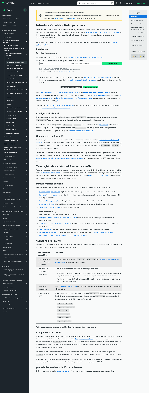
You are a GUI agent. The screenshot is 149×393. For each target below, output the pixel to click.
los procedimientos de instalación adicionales (80, 80)
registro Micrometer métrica (59, 235)
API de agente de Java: (46, 204)
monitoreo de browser (46, 212)
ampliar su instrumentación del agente (60, 105)
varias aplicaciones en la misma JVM (81, 131)
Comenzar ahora (112, 63)
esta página (72, 18)
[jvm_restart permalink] (62, 240)
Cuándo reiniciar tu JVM (137, 36)
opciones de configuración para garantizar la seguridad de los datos (59, 158)
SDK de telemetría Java (79, 235)
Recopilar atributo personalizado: (50, 201)
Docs (33, 3)
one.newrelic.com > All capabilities (95, 93)
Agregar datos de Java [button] (91, 87)
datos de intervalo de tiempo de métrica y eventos (102, 32)
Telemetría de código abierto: (49, 232)
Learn (48, 3)
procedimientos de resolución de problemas (137, 44)
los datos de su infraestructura (98, 175)
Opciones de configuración (138, 24)
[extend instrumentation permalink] (65, 183)
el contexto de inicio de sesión (49, 173)
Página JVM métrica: (46, 229)
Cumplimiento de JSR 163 (137, 40)
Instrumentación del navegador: (50, 207)
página (99, 95)
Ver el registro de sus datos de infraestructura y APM (138, 28)
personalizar (103, 125)
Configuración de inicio (137, 20)
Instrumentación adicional (138, 33)
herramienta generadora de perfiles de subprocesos (74, 98)
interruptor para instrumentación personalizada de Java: (58, 218)
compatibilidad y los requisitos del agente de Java (86, 57)
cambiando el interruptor (68, 286)
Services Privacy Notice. (73, 69)
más (58, 101)
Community (40, 3)
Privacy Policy (61, 71)
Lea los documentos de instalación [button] (71, 87)
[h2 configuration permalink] (65, 136)
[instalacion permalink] (48, 49)
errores (49, 98)
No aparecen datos (62, 371)
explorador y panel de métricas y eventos (56, 108)
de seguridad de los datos (84, 339)
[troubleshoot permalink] (83, 367)
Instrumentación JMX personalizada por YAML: (55, 223)
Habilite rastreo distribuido (48, 195)
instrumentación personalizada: (49, 192)
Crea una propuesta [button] (113, 15)
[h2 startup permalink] (61, 113)
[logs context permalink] (92, 166)
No (142, 56)
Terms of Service (60, 69)
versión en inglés (60, 18)
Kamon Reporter (98, 232)
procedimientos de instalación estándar (97, 77)
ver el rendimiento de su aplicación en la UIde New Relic (59, 93)
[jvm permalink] (64, 332)
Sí (134, 56)
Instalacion (134, 16)
